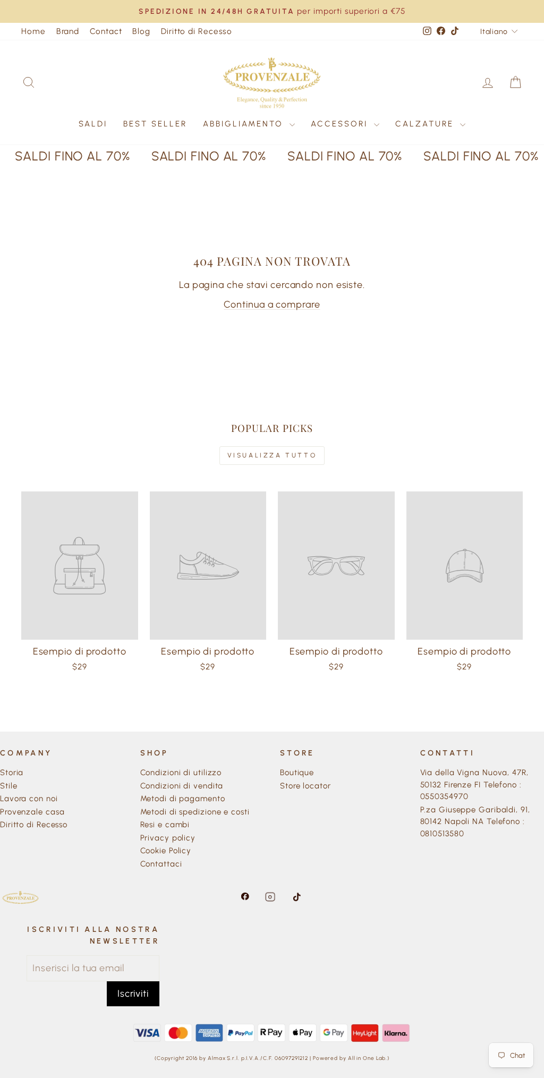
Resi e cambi (165, 824)
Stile (9, 786)
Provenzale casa (32, 812)
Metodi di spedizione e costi (195, 812)
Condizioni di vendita (182, 786)
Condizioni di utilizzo (181, 772)
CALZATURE (426, 124)
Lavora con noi (29, 798)
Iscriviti (133, 993)
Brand (68, 31)
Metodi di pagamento (182, 798)
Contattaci (161, 864)
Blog (141, 31)
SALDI (93, 124)
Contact (106, 31)
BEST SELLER (155, 124)
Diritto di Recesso (196, 31)
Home (33, 31)
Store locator (305, 786)
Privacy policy (168, 838)
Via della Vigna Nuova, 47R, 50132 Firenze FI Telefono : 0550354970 (474, 784)
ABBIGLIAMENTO (245, 124)
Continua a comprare (272, 304)
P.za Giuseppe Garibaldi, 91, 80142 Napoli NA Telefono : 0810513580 (475, 821)
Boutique (297, 772)
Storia (11, 772)
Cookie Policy (166, 850)
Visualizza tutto (272, 455)
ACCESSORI (341, 124)
